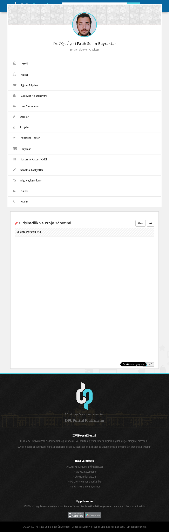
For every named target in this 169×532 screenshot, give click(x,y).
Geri (140, 223)
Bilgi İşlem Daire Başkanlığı (85, 486)
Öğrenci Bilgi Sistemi (85, 476)
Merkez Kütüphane (85, 471)
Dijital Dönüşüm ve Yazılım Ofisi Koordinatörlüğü (98, 526)
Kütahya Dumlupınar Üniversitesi (85, 466)
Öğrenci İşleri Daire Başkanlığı (85, 481)
